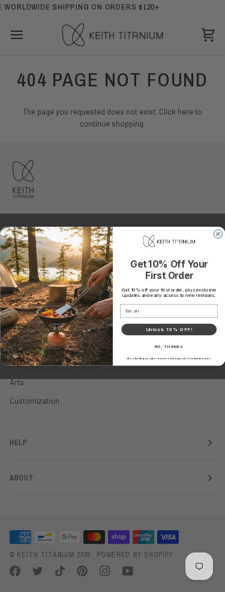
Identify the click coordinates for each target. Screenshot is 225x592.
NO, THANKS (169, 346)
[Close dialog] (218, 233)
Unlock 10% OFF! (168, 329)
